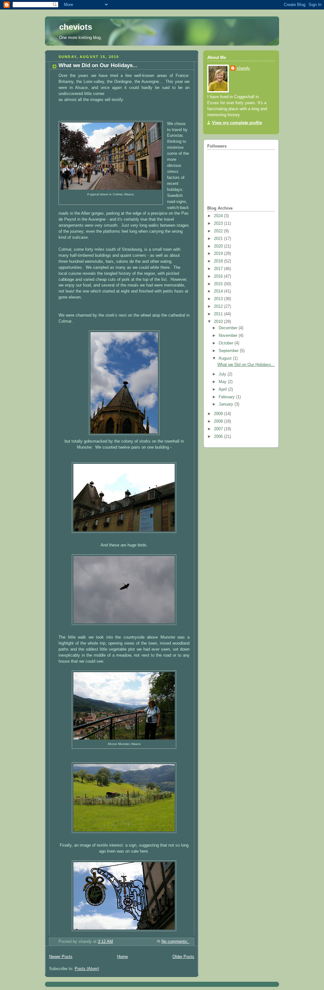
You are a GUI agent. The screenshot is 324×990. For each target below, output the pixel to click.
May (223, 382)
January (226, 404)
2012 (219, 306)
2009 (219, 414)
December (229, 328)
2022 (219, 231)
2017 (219, 269)
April (223, 389)
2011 (219, 314)
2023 (219, 223)
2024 (219, 216)
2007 (219, 429)
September (229, 351)
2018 (219, 261)
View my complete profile (237, 123)
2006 (219, 436)
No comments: (175, 941)
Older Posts (183, 957)
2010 (219, 321)
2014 (219, 291)
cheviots (75, 27)
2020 (219, 246)
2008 (219, 421)
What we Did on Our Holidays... (98, 65)
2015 (219, 284)
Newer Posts (60, 957)
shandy (243, 68)
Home (122, 957)
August (226, 358)
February (227, 397)
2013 (219, 299)
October (226, 343)
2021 (219, 238)
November (229, 335)
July (223, 374)
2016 (219, 276)
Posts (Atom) (87, 969)
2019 (219, 253)
